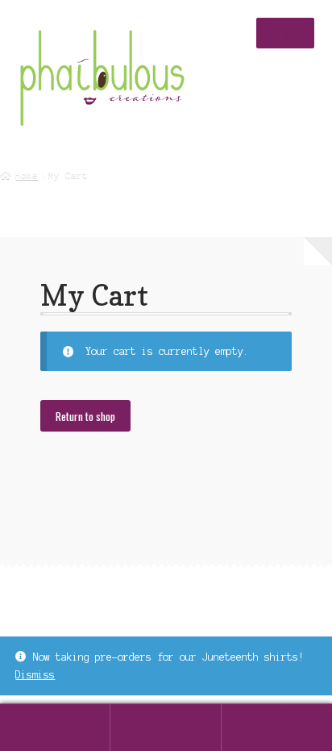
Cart (255, 715)
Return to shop (85, 416)
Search (165, 727)
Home (26, 175)
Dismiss (35, 675)
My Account (55, 727)
